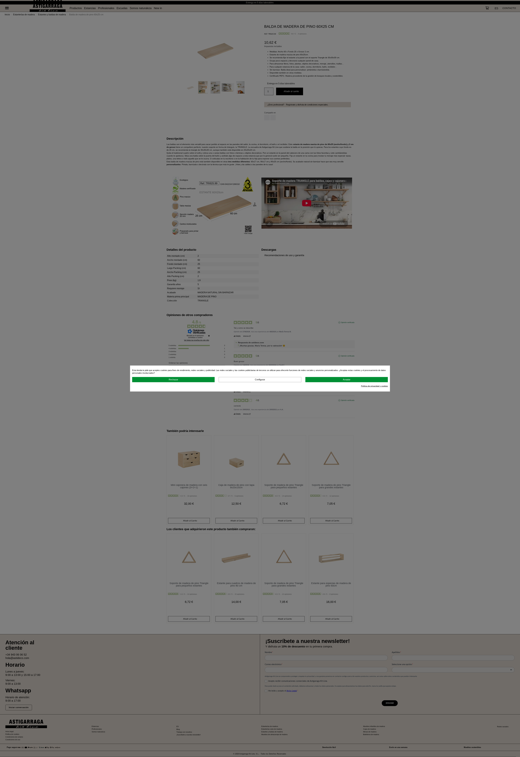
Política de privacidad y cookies (374, 386)
